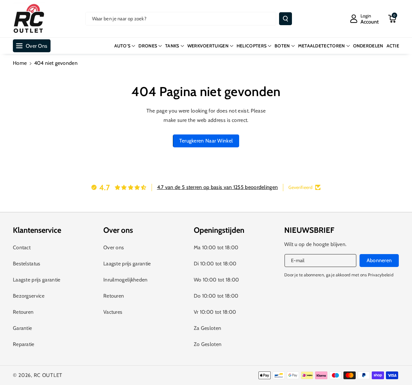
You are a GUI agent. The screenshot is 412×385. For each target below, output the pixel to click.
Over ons (113, 247)
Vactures (112, 312)
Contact (22, 247)
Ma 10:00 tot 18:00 (216, 247)
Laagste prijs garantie (37, 280)
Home (20, 63)
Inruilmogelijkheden (125, 280)
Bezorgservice (28, 296)
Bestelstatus (27, 264)
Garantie (22, 328)
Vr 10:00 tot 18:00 (215, 312)
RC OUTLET (48, 375)
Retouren (23, 312)
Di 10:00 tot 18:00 (215, 264)
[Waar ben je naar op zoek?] (285, 18)
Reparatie (23, 344)
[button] (392, 19)
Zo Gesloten (207, 344)
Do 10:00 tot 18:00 (216, 296)
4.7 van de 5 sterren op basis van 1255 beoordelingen (217, 187)
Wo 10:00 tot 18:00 (216, 280)
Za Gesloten (207, 328)
